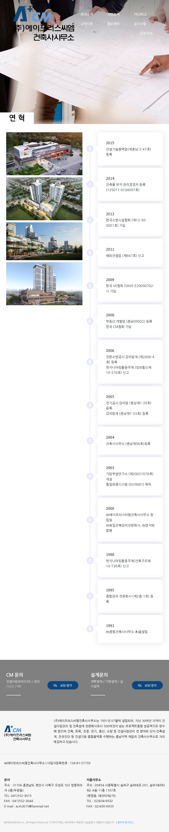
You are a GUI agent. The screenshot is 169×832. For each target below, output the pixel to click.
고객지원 (86, 23)
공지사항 (140, 23)
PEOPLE (140, 14)
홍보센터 (113, 23)
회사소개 (87, 14)
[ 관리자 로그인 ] (124, 822)
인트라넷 (146, 33)
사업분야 (113, 14)
